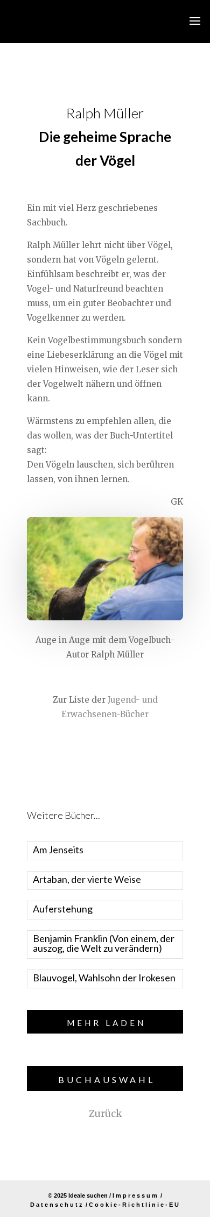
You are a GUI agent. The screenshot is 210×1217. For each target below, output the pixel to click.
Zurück (105, 1114)
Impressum (136, 1195)
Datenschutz (57, 1204)
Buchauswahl (106, 1079)
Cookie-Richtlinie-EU (134, 1204)
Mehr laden (106, 1023)
